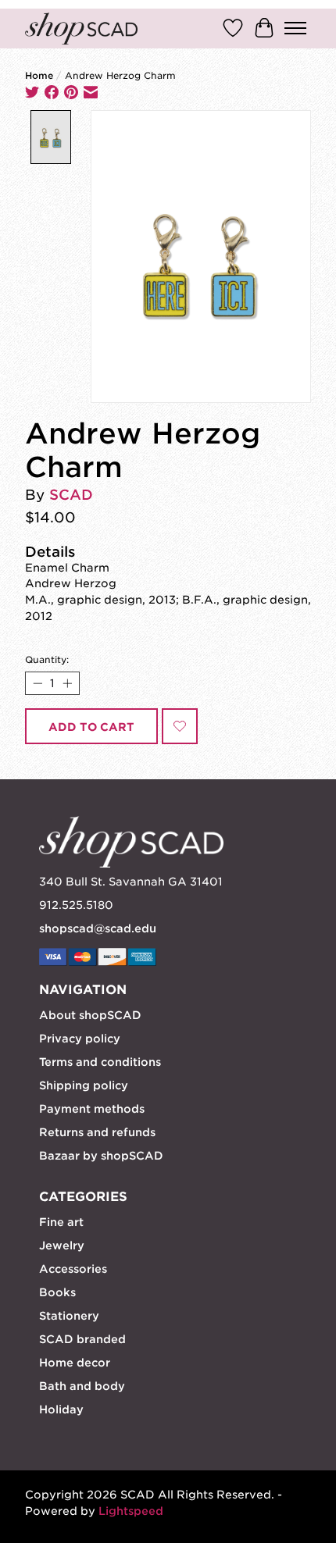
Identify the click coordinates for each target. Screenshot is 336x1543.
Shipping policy (83, 1085)
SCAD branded (82, 1339)
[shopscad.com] (81, 28)
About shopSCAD (90, 1015)
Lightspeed (130, 1511)
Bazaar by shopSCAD (101, 1155)
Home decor (74, 1362)
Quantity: (47, 659)
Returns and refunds (97, 1132)
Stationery (69, 1316)
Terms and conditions (100, 1062)
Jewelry (61, 1245)
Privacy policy (79, 1038)
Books (57, 1292)
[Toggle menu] (295, 28)
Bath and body (82, 1386)
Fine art (61, 1222)
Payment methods (92, 1109)
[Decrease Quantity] (37, 683)
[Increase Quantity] (66, 683)
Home (39, 75)
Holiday (61, 1409)
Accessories (73, 1269)
